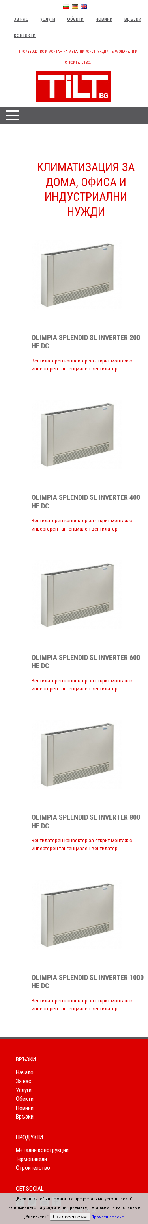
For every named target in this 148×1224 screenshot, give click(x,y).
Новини (104, 19)
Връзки (132, 19)
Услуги (47, 19)
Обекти (75, 19)
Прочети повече (107, 1217)
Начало (25, 1072)
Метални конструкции (42, 1150)
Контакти (25, 35)
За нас (21, 19)
